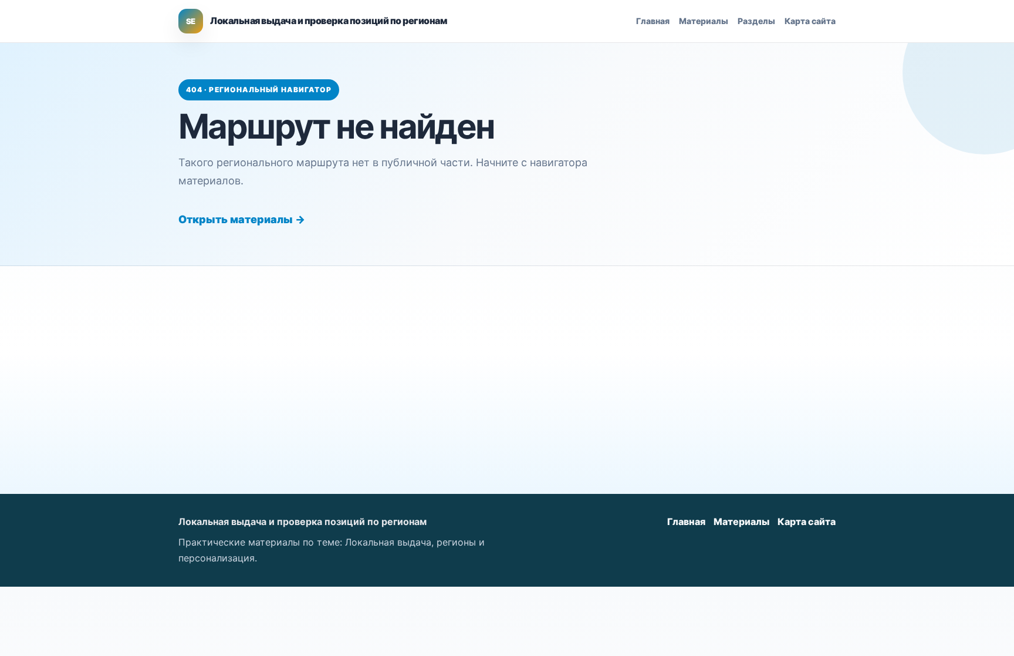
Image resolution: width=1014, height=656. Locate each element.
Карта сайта (810, 21)
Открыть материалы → (241, 219)
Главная (653, 21)
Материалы (703, 21)
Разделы (756, 21)
